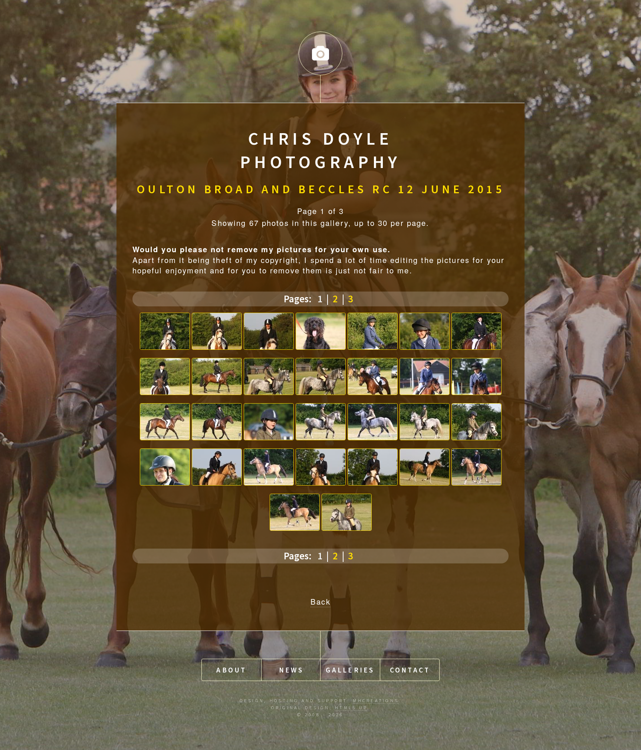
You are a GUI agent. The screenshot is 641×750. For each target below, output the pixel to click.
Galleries (350, 669)
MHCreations (376, 700)
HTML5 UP (351, 707)
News (291, 669)
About (231, 669)
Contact (410, 669)
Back (320, 601)
